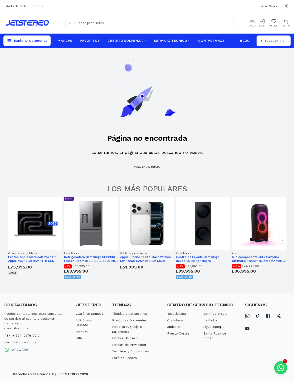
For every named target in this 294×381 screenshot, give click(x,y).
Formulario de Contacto (23, 342)
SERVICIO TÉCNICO (170, 41)
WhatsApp (19, 350)
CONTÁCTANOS (211, 41)
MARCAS (64, 41)
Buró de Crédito (124, 358)
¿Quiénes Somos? (90, 314)
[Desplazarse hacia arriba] (286, 352)
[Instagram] (247, 315)
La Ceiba (210, 320)
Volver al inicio (147, 166)
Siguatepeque (213, 327)
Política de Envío (125, 338)
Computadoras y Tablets (22, 253)
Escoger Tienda (277, 41)
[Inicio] (27, 23)
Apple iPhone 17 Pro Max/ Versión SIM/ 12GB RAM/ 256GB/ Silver (145, 258)
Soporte (37, 6)
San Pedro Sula (215, 314)
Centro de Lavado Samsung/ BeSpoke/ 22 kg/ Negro (197, 258)
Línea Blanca (71, 253)
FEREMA (83, 332)
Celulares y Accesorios (133, 253)
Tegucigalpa (176, 314)
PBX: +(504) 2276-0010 (22, 336)
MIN (79, 338)
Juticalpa (174, 327)
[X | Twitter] (278, 315)
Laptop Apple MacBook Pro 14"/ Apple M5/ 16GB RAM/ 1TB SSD (32, 258)
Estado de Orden (15, 6)
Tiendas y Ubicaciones (129, 314)
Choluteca (175, 320)
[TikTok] (257, 315)
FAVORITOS (90, 41)
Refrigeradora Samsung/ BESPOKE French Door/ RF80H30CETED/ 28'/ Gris (90, 259)
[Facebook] (268, 315)
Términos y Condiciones (130, 351)
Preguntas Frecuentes (129, 320)
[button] (11, 240)
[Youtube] (247, 328)
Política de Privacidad (129, 345)
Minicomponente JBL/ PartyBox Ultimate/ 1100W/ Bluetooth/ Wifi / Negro (258, 259)
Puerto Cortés (178, 333)
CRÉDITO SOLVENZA (125, 41)
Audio (235, 253)
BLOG (245, 41)
